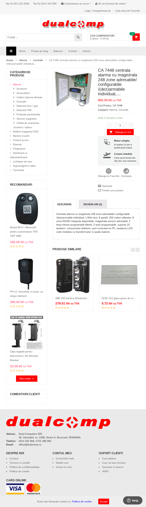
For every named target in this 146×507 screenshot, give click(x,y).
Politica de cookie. (82, 501)
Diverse (17, 144)
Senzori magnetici (27, 118)
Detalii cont (62, 462)
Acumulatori (23, 93)
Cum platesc (109, 458)
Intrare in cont (64, 467)
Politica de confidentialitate (25, 467)
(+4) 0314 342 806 (46, 3)
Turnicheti (18, 170)
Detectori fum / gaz (27, 105)
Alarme (23, 60)
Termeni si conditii (20, 462)
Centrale (38, 60)
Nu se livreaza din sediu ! (112, 3)
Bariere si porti (21, 135)
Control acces (20, 140)
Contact (72, 51)
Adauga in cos (123, 132)
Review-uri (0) (93, 204)
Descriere (64, 204)
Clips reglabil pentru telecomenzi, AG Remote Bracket (24, 356)
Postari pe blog (39, 51)
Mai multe (25, 378)
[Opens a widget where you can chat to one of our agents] (132, 500)
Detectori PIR (24, 110)
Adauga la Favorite (108, 176)
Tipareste (106, 186)
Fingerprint (19, 148)
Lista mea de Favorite (127, 10)
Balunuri (58, 51)
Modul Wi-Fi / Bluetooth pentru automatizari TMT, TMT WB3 (24, 231)
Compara (126, 171)
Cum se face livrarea (114, 462)
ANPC (105, 471)
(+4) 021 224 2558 (18, 3)
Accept (104, 501)
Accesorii (22, 88)
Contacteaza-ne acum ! (77, 3)
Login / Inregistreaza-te (98, 10)
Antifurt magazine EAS (25, 131)
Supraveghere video (24, 165)
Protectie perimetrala (28, 114)
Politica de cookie (19, 471)
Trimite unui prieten (112, 190)
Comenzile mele (65, 458)
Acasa (9, 60)
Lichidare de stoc (22, 161)
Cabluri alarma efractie (29, 97)
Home (22, 51)
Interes (86, 51)
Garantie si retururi (112, 467)
